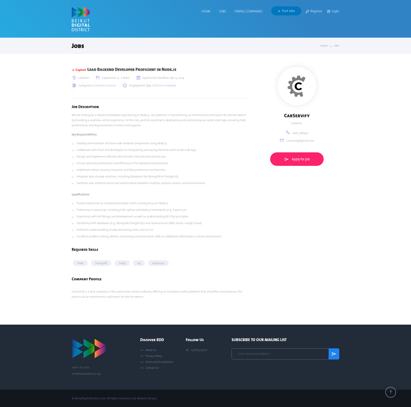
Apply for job (300, 159)
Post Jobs (288, 10)
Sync (154, 398)
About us (150, 350)
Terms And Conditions (159, 362)
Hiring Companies (249, 11)
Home (206, 11)
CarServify (297, 115)
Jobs (222, 11)
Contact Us (152, 368)
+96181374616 (198, 350)
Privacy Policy (153, 356)
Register (316, 11)
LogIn (335, 11)
